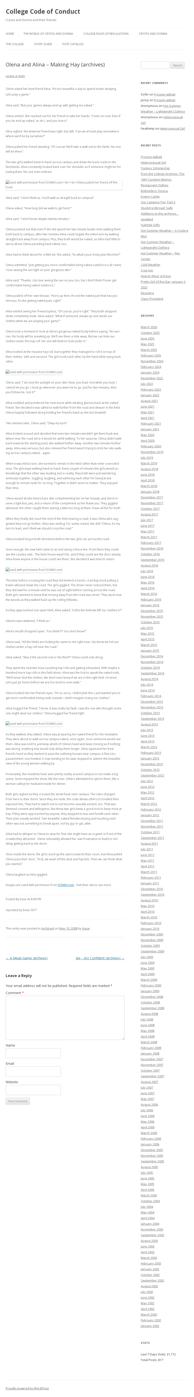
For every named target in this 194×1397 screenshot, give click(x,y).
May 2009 (147, 968)
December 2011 (152, 821)
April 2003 (147, 1252)
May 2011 (147, 860)
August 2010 (149, 900)
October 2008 (150, 1002)
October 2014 (150, 667)
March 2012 (149, 804)
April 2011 (147, 866)
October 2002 (150, 1275)
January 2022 (150, 395)
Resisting (147, 293)
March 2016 (149, 594)
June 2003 (147, 1246)
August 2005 (149, 1167)
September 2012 (152, 775)
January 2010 (150, 928)
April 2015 (147, 639)
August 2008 (149, 1014)
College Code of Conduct (43, 11)
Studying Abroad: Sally (157, 208)
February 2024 (151, 367)
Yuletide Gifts (150, 225)
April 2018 (147, 480)
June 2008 (147, 1025)
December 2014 (152, 656)
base (86, 928)
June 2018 (147, 474)
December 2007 (152, 1059)
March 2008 (149, 1042)
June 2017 (147, 526)
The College (15, 44)
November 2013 (152, 707)
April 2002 (147, 1309)
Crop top (147, 270)
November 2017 (152, 503)
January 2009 (150, 991)
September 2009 (152, 951)
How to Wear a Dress (156, 276)
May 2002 (147, 1303)
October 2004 (150, 1201)
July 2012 (147, 781)
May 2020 (147, 435)
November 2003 (152, 1229)
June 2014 (147, 690)
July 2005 (147, 1172)
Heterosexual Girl (172, 128)
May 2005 (147, 1184)
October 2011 (150, 832)
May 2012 (147, 792)
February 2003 (151, 1263)
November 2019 (152, 452)
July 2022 (147, 384)
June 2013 (147, 735)
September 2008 (152, 1008)
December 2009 (152, 934)
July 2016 (147, 571)
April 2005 (147, 1189)
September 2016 (152, 560)
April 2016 (147, 588)
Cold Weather (150, 264)
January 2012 (150, 815)
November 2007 (152, 1065)
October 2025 (150, 333)
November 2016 (152, 548)
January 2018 (150, 491)
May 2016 (147, 582)
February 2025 (151, 355)
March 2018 (149, 486)
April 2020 (147, 440)
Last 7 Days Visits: (154, 1354)
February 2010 (151, 923)
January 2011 (150, 883)
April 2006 (147, 1127)
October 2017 (150, 508)
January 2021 (150, 429)
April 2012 (147, 798)
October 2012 (150, 770)
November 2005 (152, 1155)
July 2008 (147, 1019)
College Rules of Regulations (106, 34)
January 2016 (150, 605)
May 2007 (147, 1099)
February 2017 (151, 543)
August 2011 (149, 843)
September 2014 (152, 673)
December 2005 (152, 1150)
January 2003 (150, 1269)
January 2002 (150, 1326)
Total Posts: (149, 1360)
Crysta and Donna (153, 34)
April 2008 (147, 1036)
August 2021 (149, 401)
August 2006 (149, 1104)
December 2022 (152, 378)
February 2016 (151, 599)
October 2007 (150, 1070)
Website (12, 1082)
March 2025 (149, 350)
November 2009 (152, 940)
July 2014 (147, 684)
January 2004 (150, 1224)
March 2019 (149, 463)
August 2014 (149, 679)
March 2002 (149, 1314)
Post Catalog (73, 44)
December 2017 (152, 497)
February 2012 (151, 809)
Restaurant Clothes (154, 185)
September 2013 (152, 718)
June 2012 (147, 787)
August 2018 (149, 469)
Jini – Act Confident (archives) (100, 958)
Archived (47, 928)
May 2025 (147, 344)
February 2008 (151, 1048)
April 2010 (147, 911)
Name (10, 1045)
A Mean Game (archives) (27, 958)
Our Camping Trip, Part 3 (158, 202)
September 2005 (152, 1161)
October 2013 (150, 713)
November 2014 (152, 662)
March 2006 (149, 1133)
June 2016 (147, 577)
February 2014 (151, 696)
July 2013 (147, 730)
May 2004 (147, 1212)
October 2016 (150, 554)
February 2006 (151, 1138)
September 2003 (152, 1235)
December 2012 (152, 764)
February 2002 (151, 1320)
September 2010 (152, 894)
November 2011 (152, 826)
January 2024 (150, 372)
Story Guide (43, 44)
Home (10, 34)
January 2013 (150, 758)
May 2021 (147, 412)
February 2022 (151, 389)
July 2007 (147, 1087)
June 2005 (147, 1178)
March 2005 (149, 1195)
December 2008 (152, 997)
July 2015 (147, 628)
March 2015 (149, 645)
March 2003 (149, 1258)
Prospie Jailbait (164, 94)
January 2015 (150, 650)
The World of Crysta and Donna (48, 34)
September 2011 (152, 838)
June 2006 (147, 1116)
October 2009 (150, 945)
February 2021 (151, 423)
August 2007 (149, 1082)
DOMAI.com (66, 885)
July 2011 (147, 849)
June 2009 (147, 962)
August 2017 (149, 514)
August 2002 (149, 1286)
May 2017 (147, 531)
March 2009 (149, 980)
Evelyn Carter (150, 196)
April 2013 (147, 741)
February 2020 (151, 446)
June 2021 (147, 406)
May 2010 (147, 906)
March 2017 (149, 537)
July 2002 (147, 1292)
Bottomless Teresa (154, 191)
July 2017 (147, 520)
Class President (152, 299)
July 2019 (147, 457)
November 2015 (152, 616)
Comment (15, 993)
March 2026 (149, 327)
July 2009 (147, 957)
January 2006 (150, 1144)
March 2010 (149, 917)
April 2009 (147, 974)
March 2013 (149, 747)
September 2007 (152, 1076)
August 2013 (149, 724)
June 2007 (147, 1093)
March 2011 (149, 872)
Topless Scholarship (155, 168)
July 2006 (147, 1110)
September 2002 (152, 1280)
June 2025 (147, 338)
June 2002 (147, 1297)
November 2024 (152, 361)
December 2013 (152, 701)
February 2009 (151, 985)
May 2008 (147, 1031)
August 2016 (149, 565)
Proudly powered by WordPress (27, 1388)
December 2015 (152, 611)
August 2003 (149, 1241)
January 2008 (150, 1053)
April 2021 (147, 418)
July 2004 (147, 1207)
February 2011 (151, 877)
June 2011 (147, 855)
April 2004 (147, 1218)
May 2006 (147, 1121)
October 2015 (150, 622)
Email (10, 1063)
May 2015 (147, 633)
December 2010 (152, 889)
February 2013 (151, 753)
